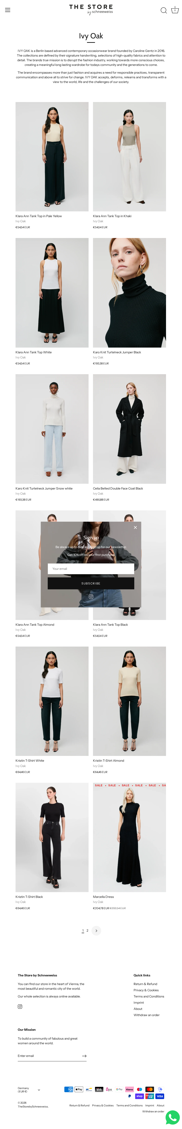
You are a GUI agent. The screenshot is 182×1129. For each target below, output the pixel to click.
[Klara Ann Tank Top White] (52, 293)
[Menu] (8, 10)
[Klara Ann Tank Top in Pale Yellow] (52, 157)
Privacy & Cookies (146, 990)
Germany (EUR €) (23, 1090)
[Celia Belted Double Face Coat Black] (129, 429)
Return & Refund (145, 984)
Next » (96, 931)
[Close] (135, 527)
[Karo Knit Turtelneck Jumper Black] (129, 293)
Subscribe (91, 583)
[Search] (164, 11)
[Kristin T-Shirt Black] (52, 837)
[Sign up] (84, 1056)
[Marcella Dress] (129, 837)
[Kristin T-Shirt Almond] (129, 701)
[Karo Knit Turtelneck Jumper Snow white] (52, 429)
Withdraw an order (147, 1015)
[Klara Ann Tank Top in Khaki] (129, 157)
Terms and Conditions (149, 996)
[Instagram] (91, 596)
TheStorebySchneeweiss (33, 1106)
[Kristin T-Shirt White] (52, 701)
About (138, 1009)
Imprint (139, 1003)
